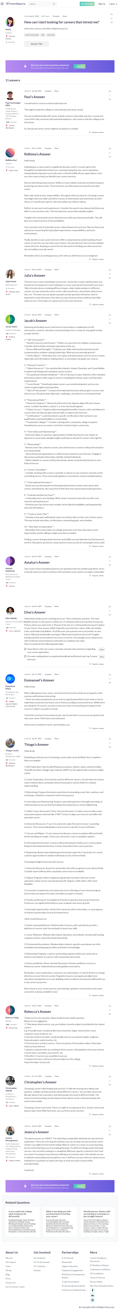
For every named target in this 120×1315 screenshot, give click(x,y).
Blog (8, 1274)
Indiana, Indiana (14, 1161)
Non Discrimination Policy (101, 1285)
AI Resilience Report (99, 1265)
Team (8, 1266)
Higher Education (70, 1266)
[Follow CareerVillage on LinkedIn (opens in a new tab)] (92, 1295)
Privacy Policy (96, 1281)
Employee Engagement (72, 1270)
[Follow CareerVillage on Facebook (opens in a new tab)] (92, 1290)
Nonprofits (67, 1262)
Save (102, 649)
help (42, 35)
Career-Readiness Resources (98, 1259)
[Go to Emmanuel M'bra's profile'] (11, 679)
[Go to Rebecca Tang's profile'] (11, 1011)
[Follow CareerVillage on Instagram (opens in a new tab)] (92, 1300)
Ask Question (87, 4)
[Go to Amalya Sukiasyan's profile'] (11, 561)
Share (65, 16)
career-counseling (31, 35)
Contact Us (11, 1282)
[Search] (54, 4)
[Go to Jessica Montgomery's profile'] (11, 1131)
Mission (9, 1258)
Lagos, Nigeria (13, 1106)
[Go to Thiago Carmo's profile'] (11, 743)
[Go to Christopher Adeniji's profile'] (11, 1081)
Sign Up (101, 3)
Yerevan (11, 586)
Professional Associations (73, 1285)
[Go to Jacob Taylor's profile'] (11, 320)
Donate (37, 1270)
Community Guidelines (100, 1269)
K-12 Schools (67, 1258)
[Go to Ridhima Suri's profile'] (11, 153)
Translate (56, 16)
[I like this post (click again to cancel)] (111, 14)
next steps (58, 644)
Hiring (8, 1270)
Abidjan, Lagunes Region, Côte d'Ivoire (12, 703)
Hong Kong (12, 1028)
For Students (39, 1258)
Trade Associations (70, 1281)
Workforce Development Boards (73, 1276)
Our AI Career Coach (15, 1286)
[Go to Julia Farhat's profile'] (11, 274)
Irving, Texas (13, 170)
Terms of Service (97, 1277)
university (50, 35)
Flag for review (97, 132)
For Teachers (40, 1266)
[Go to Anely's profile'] (11, 22)
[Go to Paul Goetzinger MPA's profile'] (11, 96)
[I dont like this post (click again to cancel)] (111, 22)
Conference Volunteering (73, 1290)
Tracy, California (14, 631)
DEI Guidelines (97, 1273)
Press (8, 1278)
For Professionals (42, 1262)
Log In (112, 3)
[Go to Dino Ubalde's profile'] (11, 611)
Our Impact (11, 1262)
